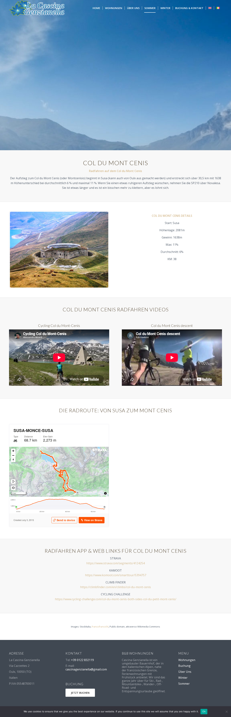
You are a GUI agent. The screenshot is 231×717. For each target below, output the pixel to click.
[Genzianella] (37, 8)
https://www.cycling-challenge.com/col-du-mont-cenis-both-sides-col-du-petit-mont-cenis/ (115, 599)
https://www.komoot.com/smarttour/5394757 (115, 575)
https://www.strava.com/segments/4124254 (115, 563)
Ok (204, 711)
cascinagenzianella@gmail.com (86, 669)
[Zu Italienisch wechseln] (218, 8)
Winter (183, 678)
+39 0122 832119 (82, 660)
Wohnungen (186, 660)
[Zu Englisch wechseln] (210, 8)
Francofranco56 (100, 626)
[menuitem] (96, 8)
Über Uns (184, 672)
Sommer (184, 684)
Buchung (184, 666)
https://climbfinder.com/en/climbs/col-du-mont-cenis (115, 587)
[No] (226, 711)
